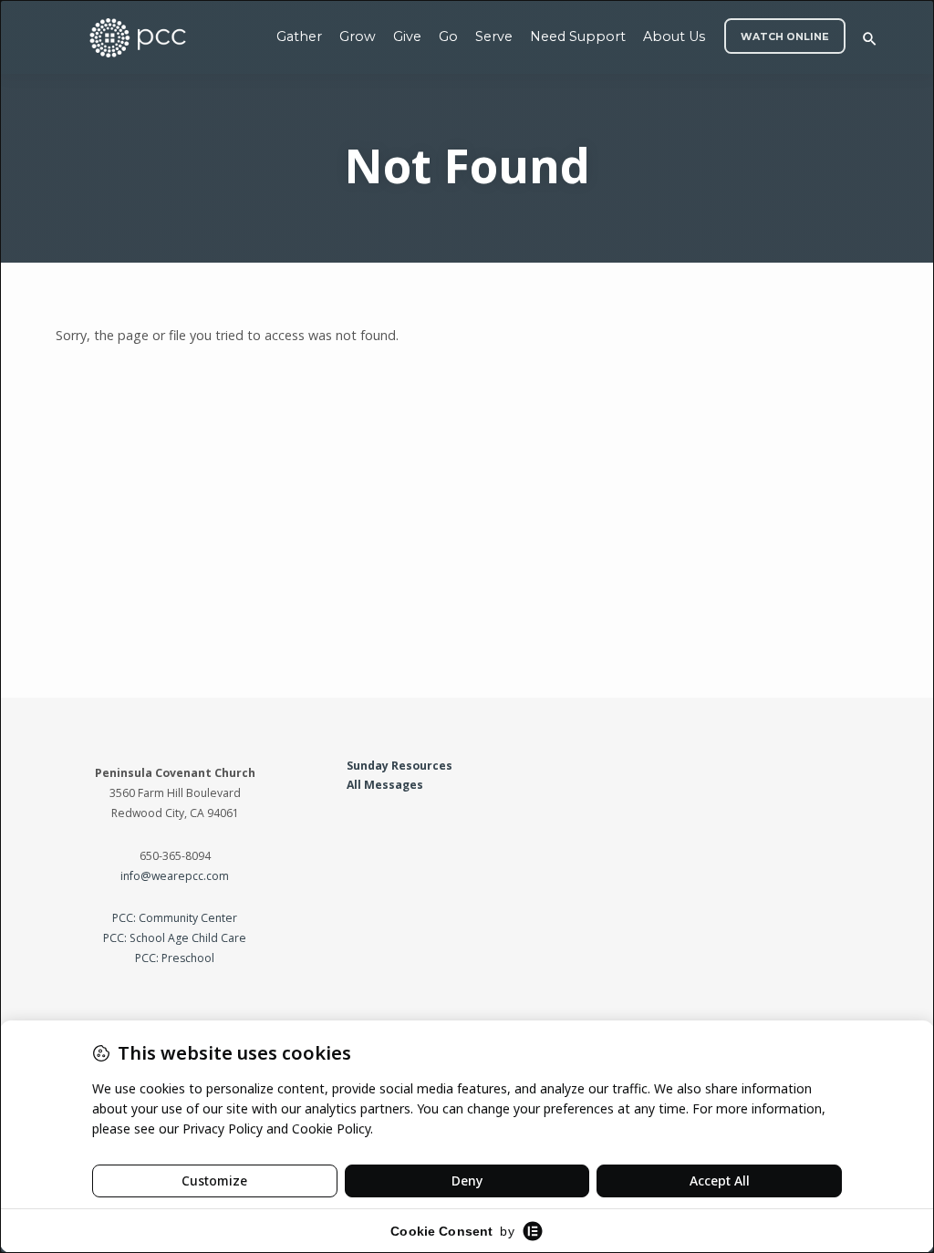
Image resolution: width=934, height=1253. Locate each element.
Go (448, 36)
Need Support (578, 36)
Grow (357, 36)
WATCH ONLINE (785, 37)
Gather (299, 36)
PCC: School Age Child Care (174, 938)
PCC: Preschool (174, 958)
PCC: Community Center (174, 918)
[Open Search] (869, 38)
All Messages (385, 784)
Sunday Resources (399, 765)
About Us (674, 36)
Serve (494, 36)
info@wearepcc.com (174, 876)
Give (407, 36)
